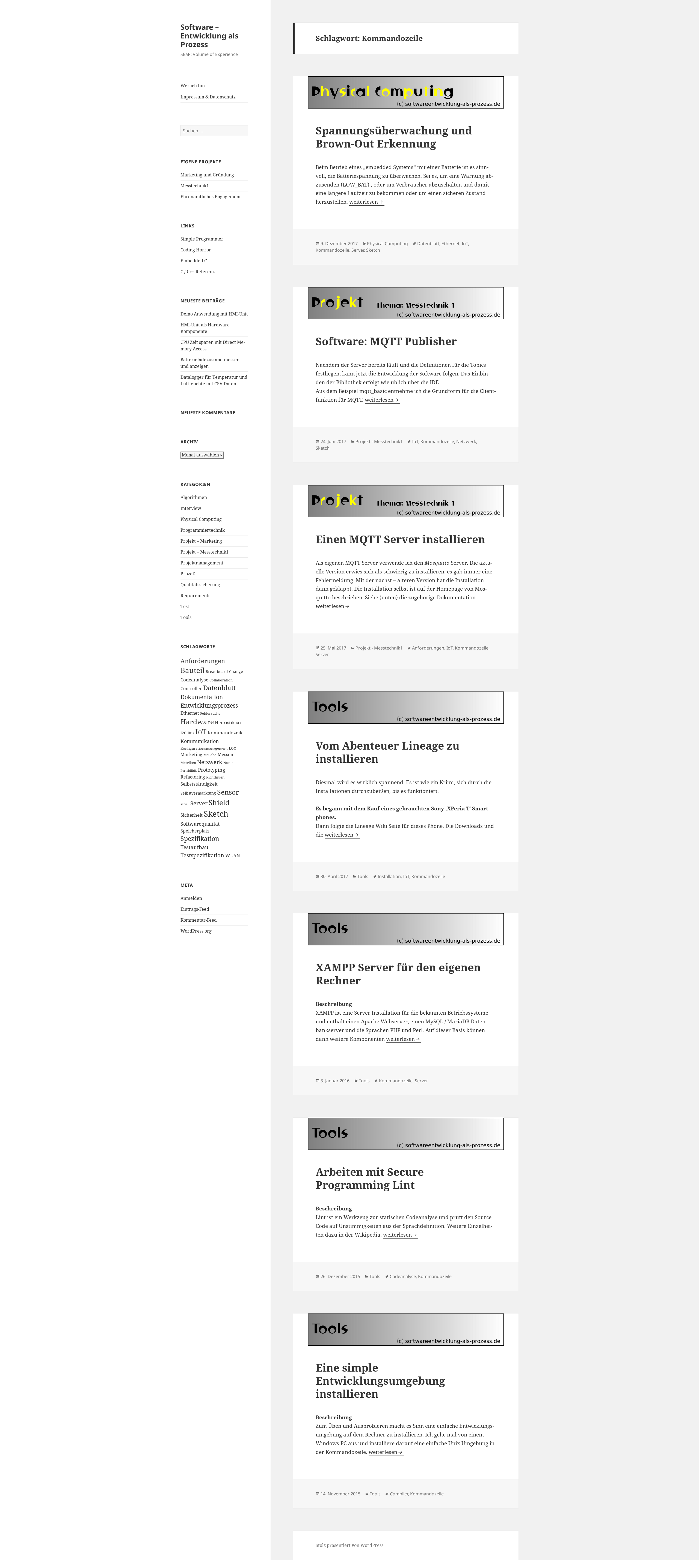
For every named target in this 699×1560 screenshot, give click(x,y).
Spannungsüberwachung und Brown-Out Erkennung (394, 137)
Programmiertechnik (202, 530)
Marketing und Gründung (207, 175)
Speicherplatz (194, 831)
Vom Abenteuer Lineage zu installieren (388, 752)
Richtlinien (215, 777)
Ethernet (189, 713)
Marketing (191, 755)
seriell (184, 804)
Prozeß (187, 574)
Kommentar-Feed (198, 920)
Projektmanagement (201, 563)
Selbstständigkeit (199, 783)
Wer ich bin (192, 86)
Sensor (228, 791)
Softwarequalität (200, 823)
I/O (238, 723)
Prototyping (211, 769)
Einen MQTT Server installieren (400, 539)
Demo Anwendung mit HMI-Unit (214, 314)
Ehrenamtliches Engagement (210, 197)
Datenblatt (219, 687)
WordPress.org (196, 931)
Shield (219, 802)
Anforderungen (202, 661)
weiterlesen (366, 201)
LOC (232, 748)
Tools (185, 617)
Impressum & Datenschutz (208, 97)
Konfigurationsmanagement (204, 748)
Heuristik (225, 723)
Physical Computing (201, 519)
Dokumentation (201, 697)
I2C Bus (187, 732)
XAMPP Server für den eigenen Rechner (398, 973)
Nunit (228, 763)
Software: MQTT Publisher (386, 341)
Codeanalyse (194, 679)
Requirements (195, 596)
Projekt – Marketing (201, 541)
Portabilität (188, 771)
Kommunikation (199, 741)
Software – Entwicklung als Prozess (209, 35)
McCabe (210, 755)
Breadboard (217, 671)
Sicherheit (191, 815)
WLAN (232, 855)
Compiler (399, 1494)
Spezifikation (199, 838)
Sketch (216, 813)
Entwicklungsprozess (209, 705)
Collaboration (221, 680)
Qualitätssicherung (200, 585)
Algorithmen (193, 497)
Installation (389, 876)
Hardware (197, 721)
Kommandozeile (226, 732)
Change (236, 671)
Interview (190, 508)
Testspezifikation (202, 855)
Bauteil (192, 670)
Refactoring (192, 777)
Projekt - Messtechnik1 (379, 441)
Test (184, 606)
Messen (225, 755)
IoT (200, 732)
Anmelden (191, 898)
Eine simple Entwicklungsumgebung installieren (380, 1380)
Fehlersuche (210, 713)
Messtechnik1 (194, 186)
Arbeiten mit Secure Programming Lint (370, 1178)
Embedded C (193, 261)
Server (199, 803)
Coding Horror (195, 250)
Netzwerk (209, 762)
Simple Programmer (201, 239)
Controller (191, 689)
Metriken (188, 763)
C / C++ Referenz (197, 272)
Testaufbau (194, 847)
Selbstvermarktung (198, 793)
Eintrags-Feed (194, 909)
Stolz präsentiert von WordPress (349, 1545)
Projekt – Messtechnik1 (204, 552)
